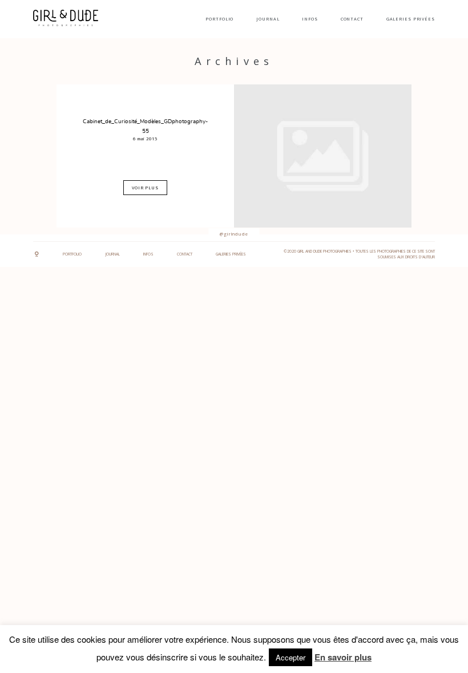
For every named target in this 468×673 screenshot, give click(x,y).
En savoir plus (343, 657)
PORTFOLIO (219, 19)
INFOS (309, 19)
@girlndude (234, 234)
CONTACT (352, 19)
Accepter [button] (290, 657)
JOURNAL (267, 19)
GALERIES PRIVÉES (410, 19)
